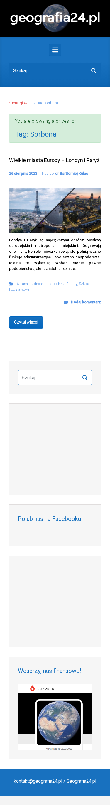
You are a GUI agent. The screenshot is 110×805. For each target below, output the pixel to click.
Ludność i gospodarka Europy (53, 284)
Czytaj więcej (26, 322)
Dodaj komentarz (86, 302)
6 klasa (22, 284)
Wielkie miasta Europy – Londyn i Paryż (54, 160)
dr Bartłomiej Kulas (71, 173)
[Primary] (55, 50)
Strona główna (20, 103)
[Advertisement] (55, 449)
